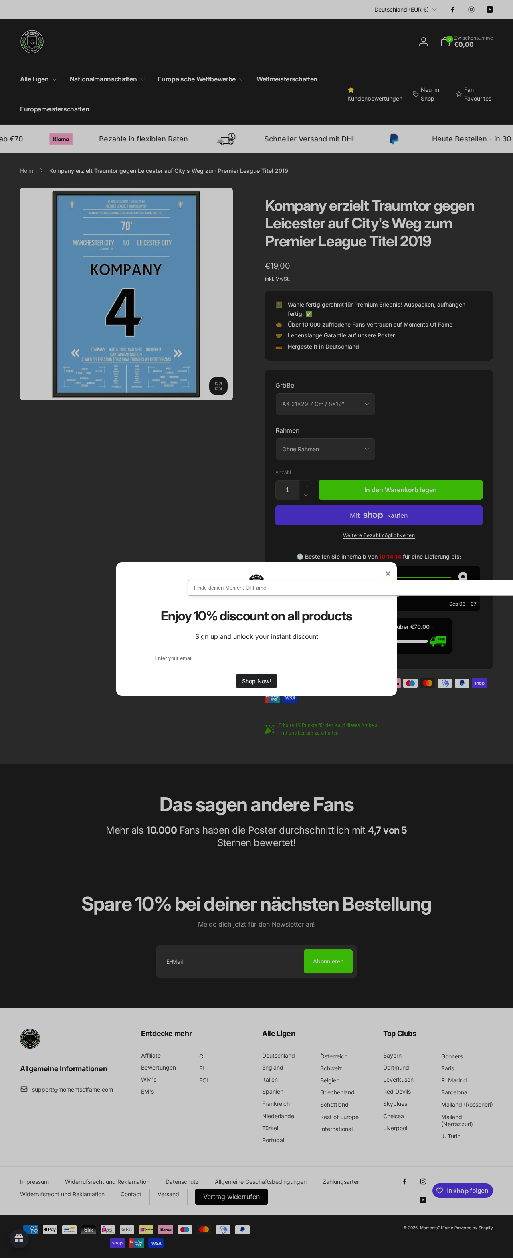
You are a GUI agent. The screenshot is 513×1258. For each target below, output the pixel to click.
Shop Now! (256, 681)
